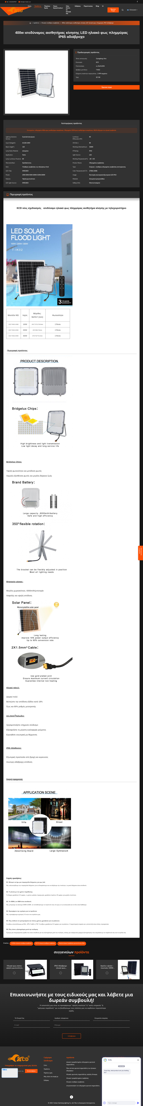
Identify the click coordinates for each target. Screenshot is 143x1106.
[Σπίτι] (30, 23)
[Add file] (104, 1103)
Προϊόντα (37, 6)
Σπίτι (29, 6)
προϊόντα (36, 23)
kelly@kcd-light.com (26, 1)
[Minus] (138, 1060)
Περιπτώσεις (88, 6)
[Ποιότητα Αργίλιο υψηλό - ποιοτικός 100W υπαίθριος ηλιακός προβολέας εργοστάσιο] (129, 969)
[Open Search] (122, 9)
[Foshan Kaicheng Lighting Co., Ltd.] (15, 10)
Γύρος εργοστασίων (58, 7)
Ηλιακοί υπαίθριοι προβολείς (50, 23)
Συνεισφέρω (31, 1071)
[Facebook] (137, 2)
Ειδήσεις (78, 6)
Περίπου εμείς (47, 7)
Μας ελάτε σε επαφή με (68, 9)
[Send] (138, 1103)
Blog (97, 6)
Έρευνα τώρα (113, 10)
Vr (103, 6)
